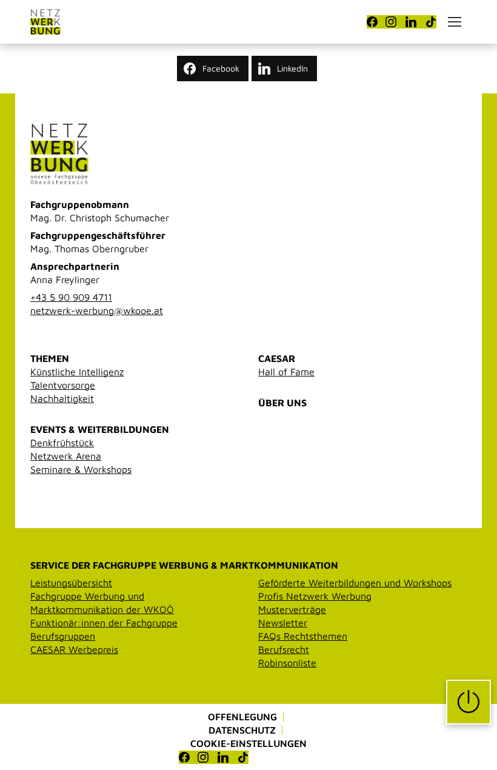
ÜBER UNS (282, 402)
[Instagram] (390, 21)
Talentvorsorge (62, 385)
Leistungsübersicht (71, 582)
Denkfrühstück (62, 442)
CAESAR (276, 358)
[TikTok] (430, 21)
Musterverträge (292, 609)
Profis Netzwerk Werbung (315, 596)
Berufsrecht (283, 649)
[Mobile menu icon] (454, 22)
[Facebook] (372, 21)
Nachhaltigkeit (62, 398)
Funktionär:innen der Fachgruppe (104, 622)
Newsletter (282, 622)
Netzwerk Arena (65, 455)
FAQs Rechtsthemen (302, 636)
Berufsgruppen (62, 636)
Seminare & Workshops (81, 469)
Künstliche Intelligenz (77, 371)
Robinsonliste (287, 662)
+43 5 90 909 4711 (71, 297)
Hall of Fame (286, 371)
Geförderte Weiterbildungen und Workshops (355, 582)
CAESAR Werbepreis (74, 649)
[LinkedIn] (410, 21)
